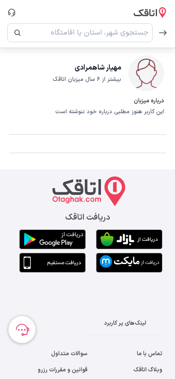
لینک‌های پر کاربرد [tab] (125, 323)
